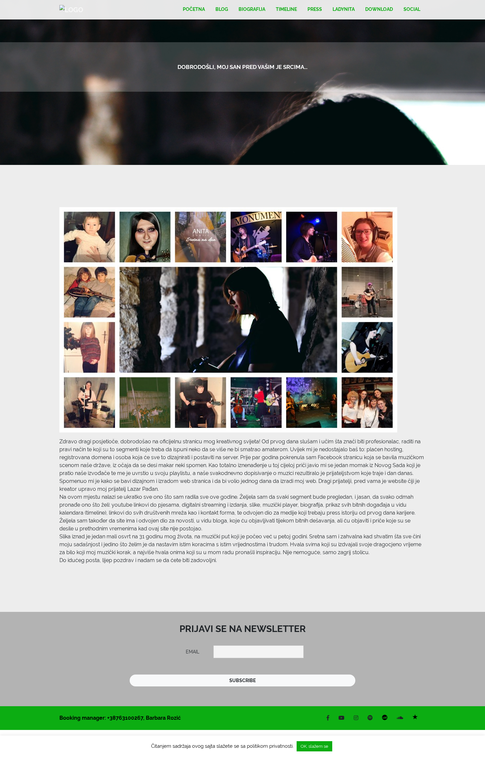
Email (192, 651)
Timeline (286, 9)
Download (379, 9)
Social (412, 9)
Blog (221, 9)
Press (314, 9)
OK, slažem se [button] (314, 746)
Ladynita (344, 9)
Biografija (252, 9)
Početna (194, 9)
